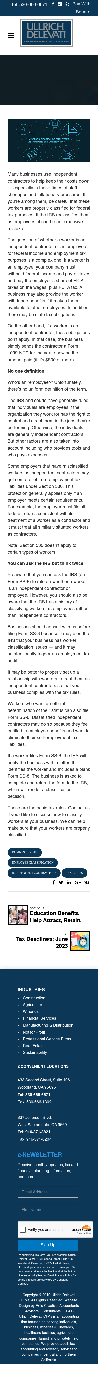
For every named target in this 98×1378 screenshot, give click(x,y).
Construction (34, 998)
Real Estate (33, 1046)
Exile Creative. (47, 1306)
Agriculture (32, 1005)
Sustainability (35, 1053)
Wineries (31, 1012)
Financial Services (39, 1019)
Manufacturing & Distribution (48, 1026)
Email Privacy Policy (59, 1275)
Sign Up (48, 1245)
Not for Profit (34, 1033)
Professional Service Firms (47, 1039)
